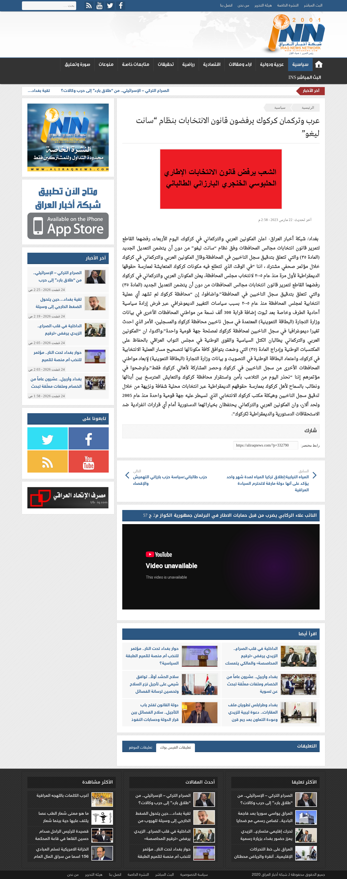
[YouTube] (99, 5)
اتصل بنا (226, 5)
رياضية (188, 64)
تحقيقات (166, 64)
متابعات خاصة (135, 64)
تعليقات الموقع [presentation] (140, 747)
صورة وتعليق (77, 64)
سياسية (300, 64)
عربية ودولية (272, 64)
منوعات (106, 64)
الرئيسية (308, 107)
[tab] (175, 747)
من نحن (243, 5)
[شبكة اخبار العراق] (292, 34)
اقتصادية (211, 64)
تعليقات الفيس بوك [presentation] (175, 747)
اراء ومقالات (240, 64)
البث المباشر (313, 5)
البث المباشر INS (304, 77)
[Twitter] (110, 5)
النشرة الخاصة (287, 5)
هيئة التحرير (263, 5)
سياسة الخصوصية (194, 874)
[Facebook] (120, 5)
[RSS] (89, 5)
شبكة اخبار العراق (319, 64)
